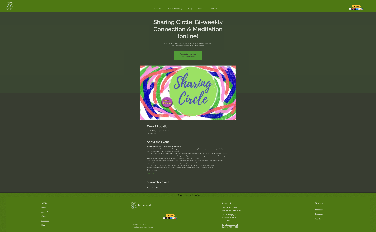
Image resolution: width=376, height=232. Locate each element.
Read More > (151, 173)
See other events (188, 56)
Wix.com (150, 227)
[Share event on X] (152, 187)
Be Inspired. (144, 205)
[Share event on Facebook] (148, 187)
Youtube (318, 219)
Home (43, 207)
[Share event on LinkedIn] (157, 187)
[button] (158, 7)
